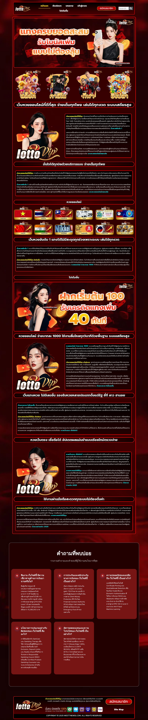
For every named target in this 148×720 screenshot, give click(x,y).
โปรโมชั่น (63, 10)
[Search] (131, 8)
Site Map (119, 709)
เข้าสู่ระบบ (82, 5)
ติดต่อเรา (57, 5)
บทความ (69, 5)
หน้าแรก (44, 5)
